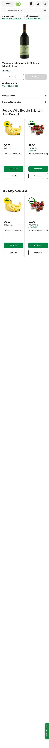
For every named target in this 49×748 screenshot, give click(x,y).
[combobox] (24, 10)
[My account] (38, 4)
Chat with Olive (47, 731)
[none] (38, 4)
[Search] (45, 10)
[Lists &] (31, 4)
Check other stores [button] (10, 86)
